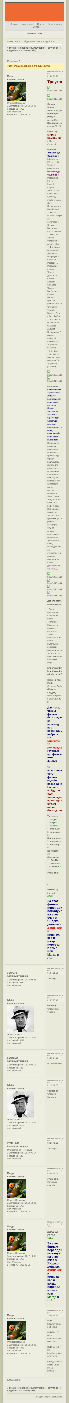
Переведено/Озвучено (31, 48)
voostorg (12, 973)
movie (12, 48)
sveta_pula (13, 1143)
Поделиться (52, 72)
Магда (10, 76)
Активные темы (34, 33)
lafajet (10, 1000)
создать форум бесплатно (49, 1397)
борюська (12, 1058)
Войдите (27, 41)
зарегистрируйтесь (44, 41)
